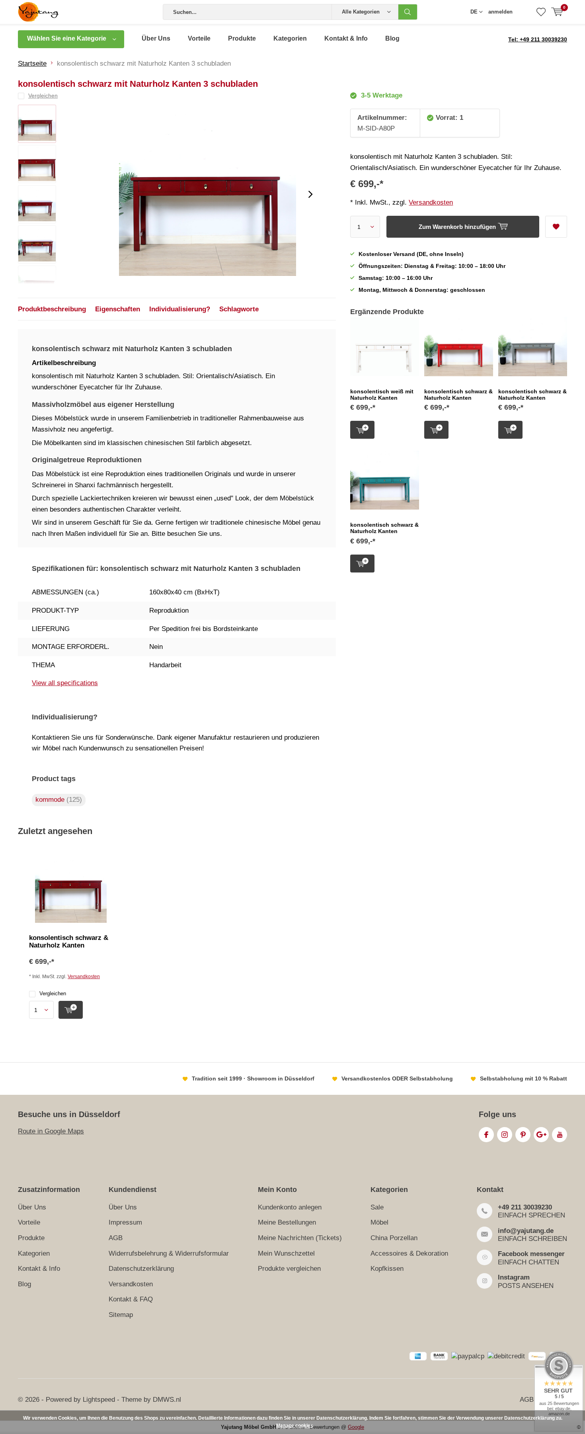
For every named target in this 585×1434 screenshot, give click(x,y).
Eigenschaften (117, 309)
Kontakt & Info (346, 38)
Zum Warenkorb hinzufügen (362, 430)
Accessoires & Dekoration (409, 1253)
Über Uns (156, 38)
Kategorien (290, 38)
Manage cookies (294, 1425)
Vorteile (199, 38)
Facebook (486, 1134)
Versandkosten (431, 202)
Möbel (379, 1222)
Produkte (242, 38)
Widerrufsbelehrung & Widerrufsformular (169, 1253)
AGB (116, 1238)
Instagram (504, 1134)
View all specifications (65, 683)
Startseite (32, 63)
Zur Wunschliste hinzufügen (556, 227)
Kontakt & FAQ (131, 1299)
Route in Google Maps (51, 1131)
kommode (58, 799)
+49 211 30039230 (525, 1207)
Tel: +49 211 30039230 (537, 39)
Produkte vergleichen (289, 1268)
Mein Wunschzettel (286, 1253)
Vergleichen (52, 993)
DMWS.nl (167, 1399)
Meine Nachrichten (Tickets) (300, 1238)
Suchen (407, 12)
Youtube (559, 1134)
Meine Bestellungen (287, 1222)
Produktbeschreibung (52, 309)
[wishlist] (541, 12)
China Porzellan (393, 1238)
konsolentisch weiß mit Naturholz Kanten (381, 394)
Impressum (125, 1222)
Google (541, 1134)
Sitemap (121, 1315)
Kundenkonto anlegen (290, 1207)
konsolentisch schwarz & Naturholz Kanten (458, 394)
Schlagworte (239, 309)
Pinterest (522, 1134)
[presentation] (310, 194)
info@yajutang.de (526, 1231)
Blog (392, 38)
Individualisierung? (179, 309)
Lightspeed (99, 1399)
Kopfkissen (387, 1268)
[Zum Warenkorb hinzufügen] (70, 1010)
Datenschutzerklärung (141, 1268)
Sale (377, 1207)
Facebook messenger (531, 1254)
